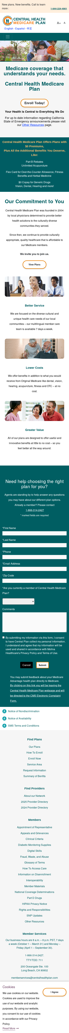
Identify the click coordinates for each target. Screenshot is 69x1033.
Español (20, 28)
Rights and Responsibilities (34, 910)
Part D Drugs (34, 898)
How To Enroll (34, 752)
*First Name (9, 528)
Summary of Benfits (34, 776)
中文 (29, 28)
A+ (59, 23)
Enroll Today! (34, 102)
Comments (8, 609)
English (8, 28)
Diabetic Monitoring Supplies (34, 845)
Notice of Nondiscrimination (23, 711)
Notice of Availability (19, 718)
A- (65, 22)
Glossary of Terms (34, 862)
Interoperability (34, 880)
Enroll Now (34, 758)
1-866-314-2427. (34, 955)
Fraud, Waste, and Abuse (34, 856)
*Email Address (11, 563)
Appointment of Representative (34, 827)
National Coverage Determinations (34, 892)
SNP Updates (34, 915)
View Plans (34, 264)
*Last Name (9, 540)
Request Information (34, 770)
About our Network (34, 796)
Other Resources (34, 921)
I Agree (54, 992)
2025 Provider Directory (34, 802)
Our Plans (34, 747)
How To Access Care (34, 868)
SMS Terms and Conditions (23, 725)
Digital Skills (34, 851)
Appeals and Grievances (35, 833)
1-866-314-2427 (35, 510)
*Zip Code (8, 575)
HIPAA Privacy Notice (34, 904)
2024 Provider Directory (34, 807)
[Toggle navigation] (7, 36)
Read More (9, 1028)
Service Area (34, 764)
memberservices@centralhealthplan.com (34, 977)
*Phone (6, 552)
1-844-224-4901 (59, 8)
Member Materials (34, 886)
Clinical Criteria (34, 839)
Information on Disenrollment (34, 874)
